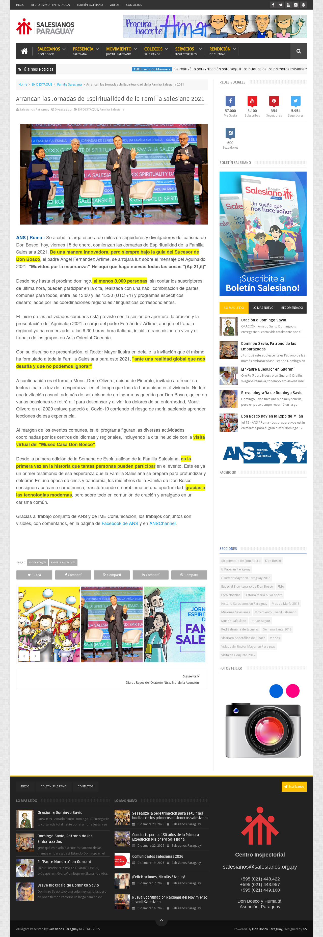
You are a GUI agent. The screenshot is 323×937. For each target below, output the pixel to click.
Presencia (83, 51)
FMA (281, 586)
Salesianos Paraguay (63, 929)
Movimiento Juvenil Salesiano (276, 612)
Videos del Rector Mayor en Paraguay (248, 646)
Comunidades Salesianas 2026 (157, 857)
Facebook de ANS (120, 523)
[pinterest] (303, 5)
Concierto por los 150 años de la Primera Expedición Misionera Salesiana (165, 837)
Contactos (134, 5)
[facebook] (273, 5)
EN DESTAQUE (42, 84)
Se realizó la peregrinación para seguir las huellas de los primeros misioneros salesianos (221, 69)
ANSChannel (162, 523)
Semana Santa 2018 (277, 629)
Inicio (20, 5)
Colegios (153, 51)
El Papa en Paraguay (235, 569)
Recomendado (292, 308)
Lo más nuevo (263, 308)
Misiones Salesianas (235, 612)
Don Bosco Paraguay (267, 929)
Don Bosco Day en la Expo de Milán (272, 416)
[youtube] (288, 5)
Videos (114, 5)
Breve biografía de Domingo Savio (272, 393)
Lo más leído (234, 308)
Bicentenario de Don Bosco (241, 561)
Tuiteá (36, 575)
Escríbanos (296, 786)
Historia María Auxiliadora (263, 595)
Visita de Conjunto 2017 (238, 655)
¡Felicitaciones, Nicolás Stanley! (158, 877)
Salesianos (49, 51)
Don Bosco (273, 561)
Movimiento (118, 51)
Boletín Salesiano (90, 5)
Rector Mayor (260, 621)
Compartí (75, 575)
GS (305, 929)
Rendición (220, 51)
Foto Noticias (230, 595)
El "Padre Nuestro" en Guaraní (267, 369)
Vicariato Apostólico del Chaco (243, 638)
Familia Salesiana (69, 84)
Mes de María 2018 (285, 603)
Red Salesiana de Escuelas (240, 629)
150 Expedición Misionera (121, 69)
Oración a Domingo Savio (263, 320)
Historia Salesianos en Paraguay (244, 603)
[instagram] (295, 5)
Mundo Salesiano (233, 621)
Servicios (186, 51)
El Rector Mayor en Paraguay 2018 (245, 578)
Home (23, 84)
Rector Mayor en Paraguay (50, 5)
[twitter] (280, 5)
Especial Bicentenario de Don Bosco (247, 586)
